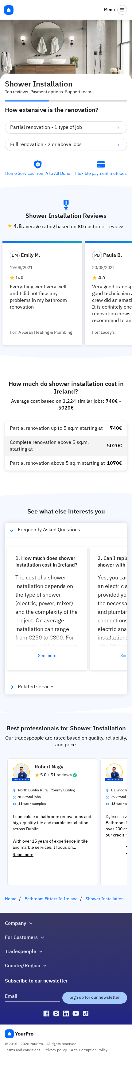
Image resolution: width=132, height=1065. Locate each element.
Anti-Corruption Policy (89, 1050)
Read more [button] (23, 855)
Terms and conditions (23, 1050)
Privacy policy (56, 1050)
